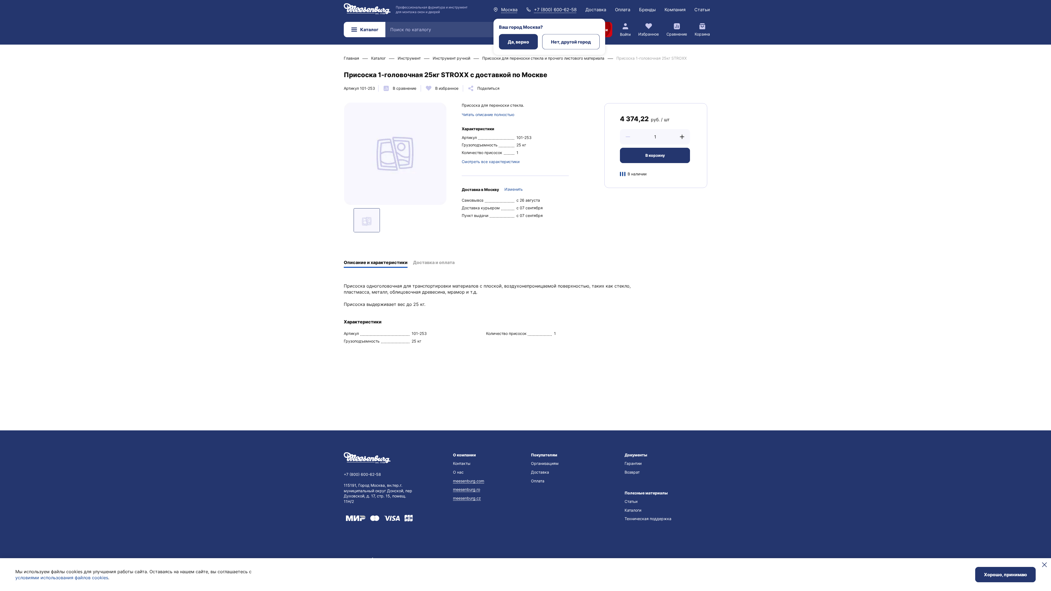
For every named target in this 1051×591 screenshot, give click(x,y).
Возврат (632, 472)
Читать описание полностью (488, 114)
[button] (628, 136)
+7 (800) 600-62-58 (555, 9)
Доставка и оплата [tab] (434, 262)
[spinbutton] (655, 137)
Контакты (461, 463)
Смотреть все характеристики (490, 161)
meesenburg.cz (467, 498)
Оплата (622, 9)
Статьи (702, 9)
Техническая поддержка (648, 518)
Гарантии (633, 463)
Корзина (702, 34)
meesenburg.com (468, 481)
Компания (675, 9)
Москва (509, 9)
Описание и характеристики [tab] (376, 262)
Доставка (595, 9)
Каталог (369, 29)
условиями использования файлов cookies (61, 577)
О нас (458, 472)
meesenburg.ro (466, 489)
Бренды (647, 9)
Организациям (545, 463)
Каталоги (633, 510)
